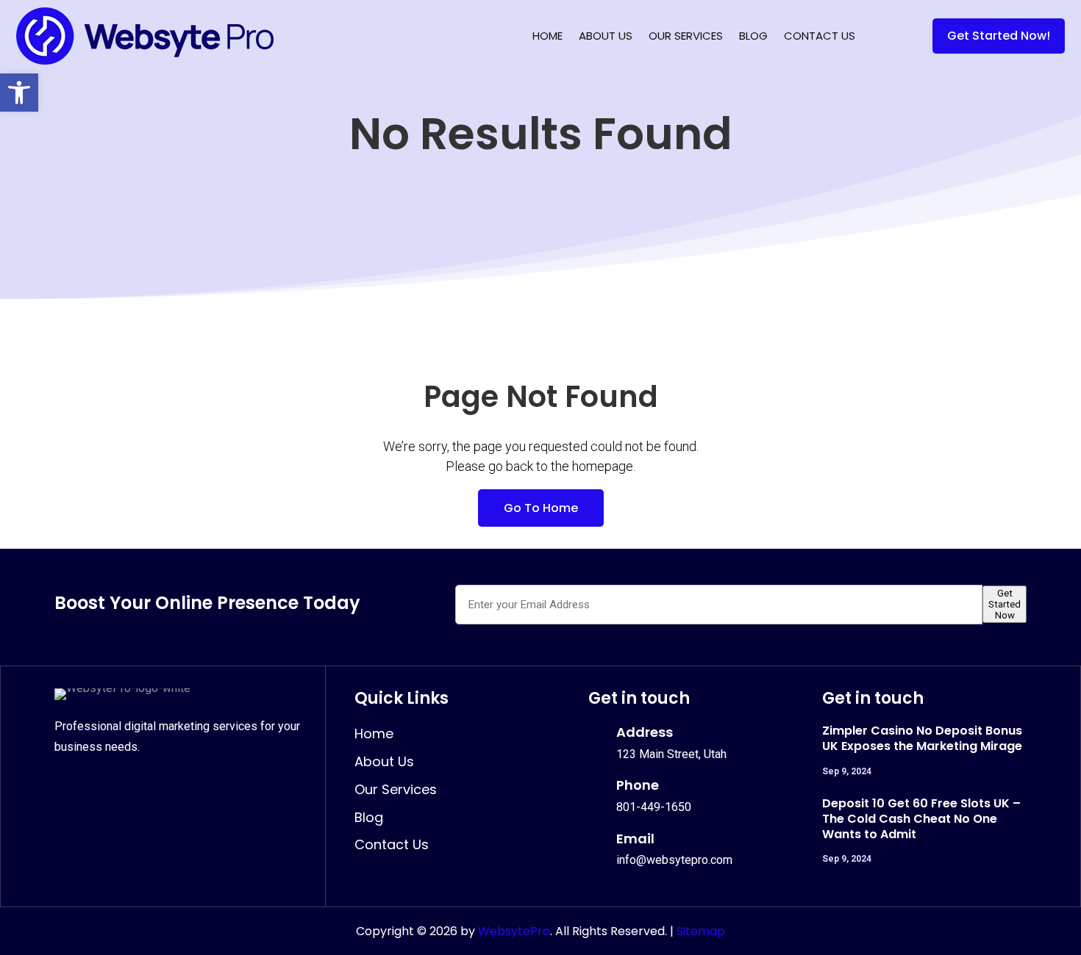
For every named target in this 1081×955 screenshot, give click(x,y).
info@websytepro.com (674, 860)
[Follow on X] (100, 787)
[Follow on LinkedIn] (132, 787)
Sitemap (701, 931)
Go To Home (541, 508)
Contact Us (819, 35)
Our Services (686, 35)
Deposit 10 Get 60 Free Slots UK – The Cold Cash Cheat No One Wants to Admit (921, 819)
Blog (753, 35)
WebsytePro (512, 931)
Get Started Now (1004, 604)
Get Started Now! (998, 35)
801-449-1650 (653, 807)
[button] (19, 92)
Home (547, 35)
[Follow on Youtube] (164, 787)
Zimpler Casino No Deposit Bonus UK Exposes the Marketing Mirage (922, 738)
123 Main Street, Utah (671, 754)
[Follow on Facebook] (67, 787)
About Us (605, 35)
